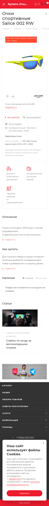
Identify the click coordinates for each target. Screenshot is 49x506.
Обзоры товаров (12, 399)
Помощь (7, 427)
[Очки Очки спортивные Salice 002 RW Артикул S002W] (24, 62)
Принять (24, 493)
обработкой (15, 479)
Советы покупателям (15, 406)
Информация (10, 420)
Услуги (6, 413)
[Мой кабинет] (42, 4)
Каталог (7, 385)
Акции (6, 392)
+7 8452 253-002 (25, 438)
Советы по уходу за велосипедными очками (18, 344)
